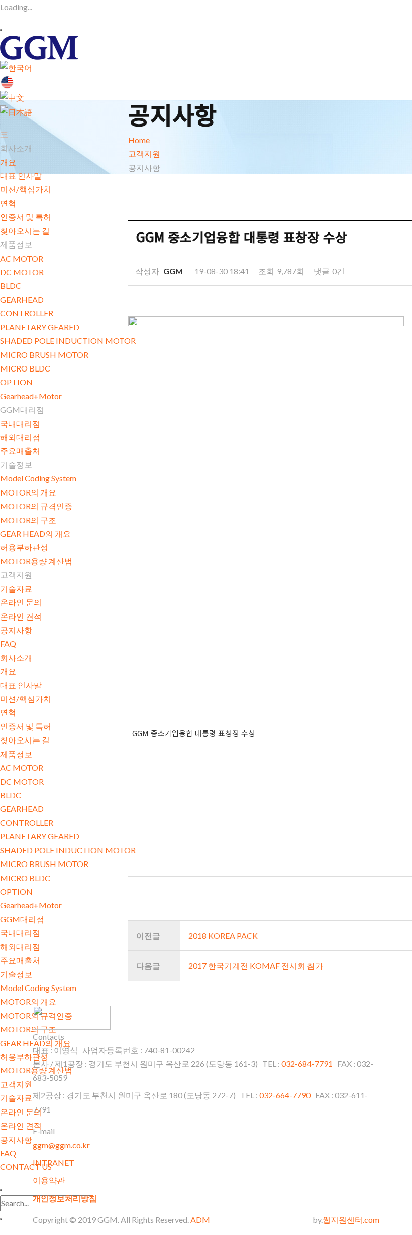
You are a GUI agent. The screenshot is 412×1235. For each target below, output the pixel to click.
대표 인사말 (21, 175)
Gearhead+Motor (31, 396)
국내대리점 (20, 423)
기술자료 (16, 588)
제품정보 (16, 754)
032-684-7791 (307, 1063)
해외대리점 (20, 437)
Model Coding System (38, 478)
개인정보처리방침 (65, 1198)
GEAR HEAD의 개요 (35, 533)
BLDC (10, 285)
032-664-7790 (285, 1095)
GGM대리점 (22, 919)
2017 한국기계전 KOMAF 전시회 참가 (255, 965)
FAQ (8, 643)
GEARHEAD (22, 299)
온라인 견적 (21, 616)
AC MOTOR (21, 258)
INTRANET (53, 1162)
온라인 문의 (21, 602)
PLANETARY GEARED (39, 327)
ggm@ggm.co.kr (61, 1145)
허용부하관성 (24, 547)
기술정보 (16, 974)
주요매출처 (20, 450)
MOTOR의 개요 (28, 492)
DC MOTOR (22, 272)
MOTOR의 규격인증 (36, 506)
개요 (8, 162)
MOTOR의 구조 (28, 520)
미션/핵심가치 (25, 189)
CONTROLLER (26, 313)
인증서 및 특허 (25, 216)
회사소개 (16, 657)
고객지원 (16, 1084)
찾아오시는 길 (25, 230)
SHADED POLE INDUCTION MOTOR (68, 340)
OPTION (16, 382)
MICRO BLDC (25, 368)
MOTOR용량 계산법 (36, 561)
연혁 (8, 203)
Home (139, 140)
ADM (200, 1219)
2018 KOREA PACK (223, 935)
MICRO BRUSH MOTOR (44, 354)
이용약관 (49, 1180)
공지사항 (16, 630)
